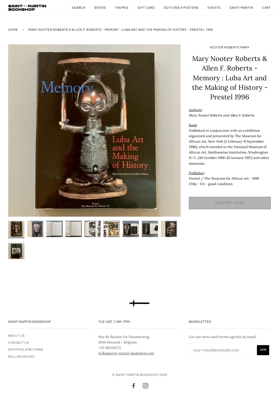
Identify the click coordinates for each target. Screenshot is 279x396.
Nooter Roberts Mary (230, 47)
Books (100, 7)
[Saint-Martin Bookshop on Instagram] (145, 386)
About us (16, 335)
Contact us (18, 342)
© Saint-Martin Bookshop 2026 (139, 374)
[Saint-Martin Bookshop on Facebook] (134, 386)
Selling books (21, 356)
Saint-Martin (241, 7)
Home (13, 29)
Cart (266, 7)
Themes (122, 7)
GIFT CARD (146, 7)
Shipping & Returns (25, 349)
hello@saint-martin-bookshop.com (126, 353)
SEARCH (79, 7)
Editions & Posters (181, 7)
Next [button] (171, 130)
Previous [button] (17, 130)
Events (214, 7)
